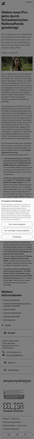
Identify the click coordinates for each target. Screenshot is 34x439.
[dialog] (17, 219)
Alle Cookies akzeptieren (17, 224)
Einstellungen (17, 237)
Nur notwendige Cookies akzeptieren (17, 231)
